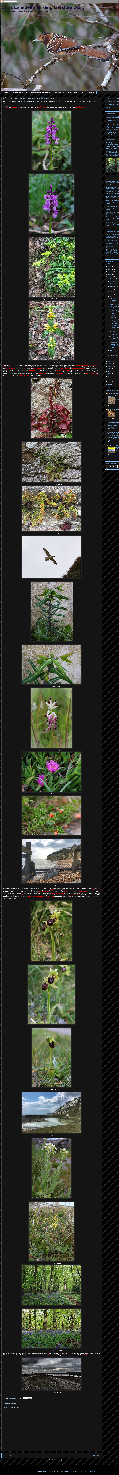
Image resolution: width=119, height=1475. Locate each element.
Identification (72, 92)
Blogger (93, 1471)
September (113, 286)
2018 (110, 366)
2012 (110, 381)
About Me (91, 92)
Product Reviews (59, 92)
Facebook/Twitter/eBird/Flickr (40, 92)
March (112, 353)
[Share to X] (27, 1398)
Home (7, 92)
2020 (110, 361)
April (111, 350)
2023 (110, 271)
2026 (110, 264)
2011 (109, 384)
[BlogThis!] (25, 1398)
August (112, 289)
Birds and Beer (113, 445)
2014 (110, 376)
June (111, 294)
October (112, 284)
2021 (110, 276)
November (113, 281)
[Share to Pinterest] (31, 1398)
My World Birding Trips (20, 92)
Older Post (96, 1455)
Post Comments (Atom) (55, 1460)
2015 (110, 374)
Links (82, 92)
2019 (110, 364)
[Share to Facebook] (29, 1398)
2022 (110, 274)
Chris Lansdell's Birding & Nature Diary (43, 7)
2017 (110, 369)
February (113, 355)
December (113, 279)
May (111, 296)
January (112, 358)
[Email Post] (20, 1398)
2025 (110, 266)
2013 (110, 379)
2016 (110, 371)
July (111, 291)
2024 (110, 269)
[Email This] (24, 1398)
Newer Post (7, 1455)
